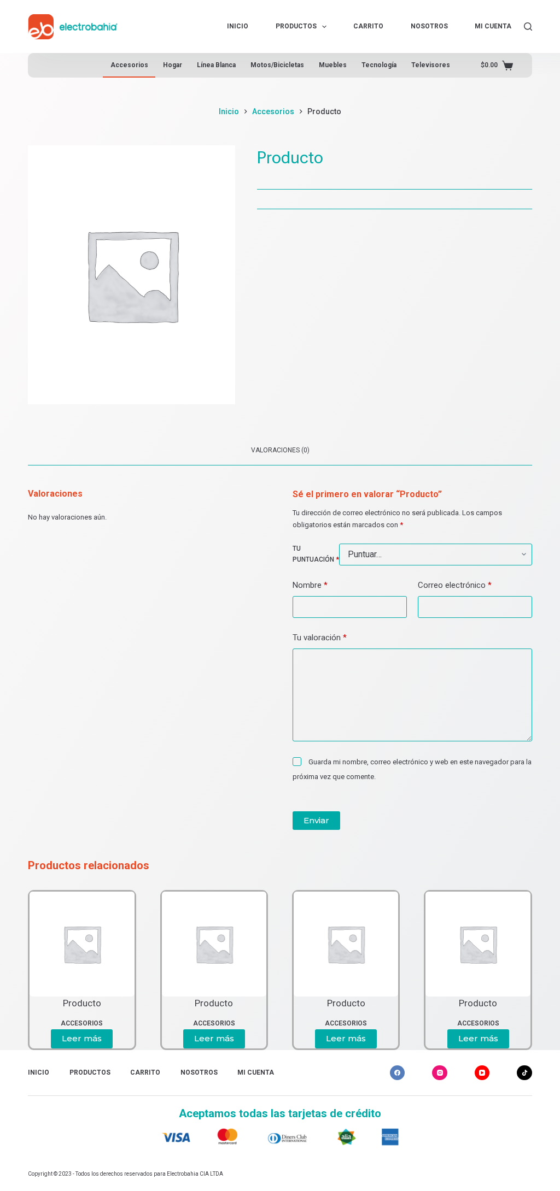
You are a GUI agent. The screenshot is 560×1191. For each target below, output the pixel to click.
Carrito (368, 26)
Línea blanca (216, 65)
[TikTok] (524, 1073)
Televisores (430, 65)
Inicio (237, 26)
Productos (296, 26)
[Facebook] (397, 1073)
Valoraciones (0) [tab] (280, 450)
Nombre (310, 585)
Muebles (333, 65)
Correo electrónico (455, 585)
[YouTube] (482, 1073)
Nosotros (429, 26)
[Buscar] (528, 26)
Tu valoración (320, 637)
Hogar (172, 65)
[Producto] (82, 944)
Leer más (82, 1038)
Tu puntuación (316, 554)
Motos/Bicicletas (277, 65)
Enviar (316, 820)
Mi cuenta (493, 26)
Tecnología (378, 65)
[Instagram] (439, 1073)
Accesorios (129, 65)
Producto (82, 1003)
